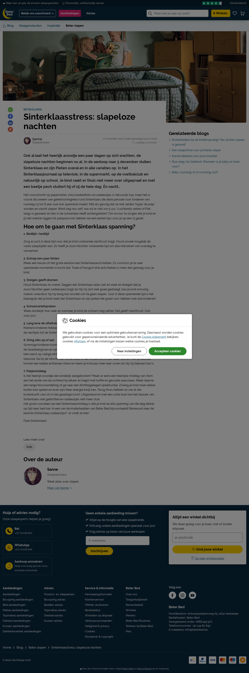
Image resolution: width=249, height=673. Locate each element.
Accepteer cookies (167, 351)
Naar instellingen (129, 351)
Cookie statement (154, 337)
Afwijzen (79, 341)
